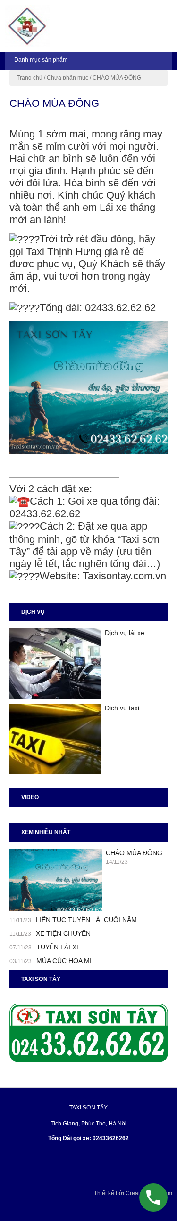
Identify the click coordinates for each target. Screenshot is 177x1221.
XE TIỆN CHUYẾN (63, 933)
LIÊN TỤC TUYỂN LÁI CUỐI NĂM (86, 920)
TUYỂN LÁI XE (58, 947)
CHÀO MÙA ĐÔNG (134, 853)
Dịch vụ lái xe (124, 632)
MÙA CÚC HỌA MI (64, 960)
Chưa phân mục (67, 77)
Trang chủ (29, 77)
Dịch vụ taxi (122, 708)
